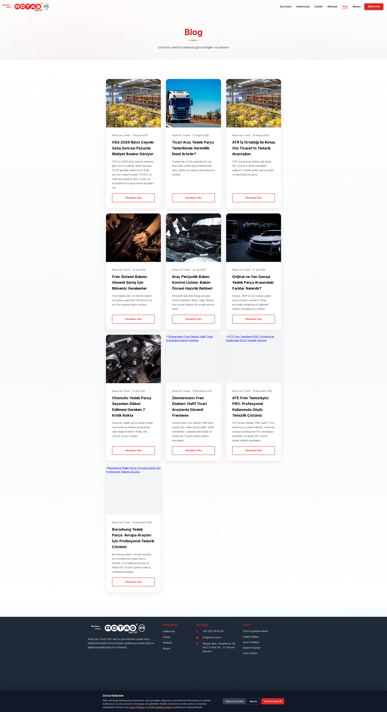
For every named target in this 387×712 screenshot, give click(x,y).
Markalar (333, 6)
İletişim (357, 6)
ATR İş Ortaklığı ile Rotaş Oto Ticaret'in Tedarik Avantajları (253, 148)
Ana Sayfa (285, 6)
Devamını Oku (133, 197)
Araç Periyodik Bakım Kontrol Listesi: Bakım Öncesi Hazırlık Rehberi (192, 282)
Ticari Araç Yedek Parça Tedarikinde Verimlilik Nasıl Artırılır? (193, 148)
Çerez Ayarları (250, 653)
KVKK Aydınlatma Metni (255, 631)
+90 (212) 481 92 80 (213, 631)
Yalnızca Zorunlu (234, 701)
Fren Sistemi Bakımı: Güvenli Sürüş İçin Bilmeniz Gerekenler (130, 282)
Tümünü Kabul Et (273, 701)
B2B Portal (374, 6)
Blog (345, 6)
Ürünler (318, 6)
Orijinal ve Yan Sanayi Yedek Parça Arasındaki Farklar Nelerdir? (252, 282)
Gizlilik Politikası (251, 636)
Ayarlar (253, 701)
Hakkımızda (303, 6)
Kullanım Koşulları (252, 647)
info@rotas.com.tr (212, 637)
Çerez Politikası (251, 642)
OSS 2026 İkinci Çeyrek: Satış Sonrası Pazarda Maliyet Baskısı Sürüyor (133, 148)
